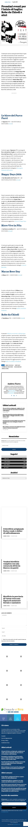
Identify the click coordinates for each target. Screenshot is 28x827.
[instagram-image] (7, 656)
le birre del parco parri (7, 367)
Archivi (14, 473)
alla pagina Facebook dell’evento (12, 169)
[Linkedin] (14, 395)
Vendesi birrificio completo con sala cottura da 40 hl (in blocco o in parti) (11, 565)
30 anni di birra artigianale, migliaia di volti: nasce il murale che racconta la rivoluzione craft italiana (14, 409)
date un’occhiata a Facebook (13, 361)
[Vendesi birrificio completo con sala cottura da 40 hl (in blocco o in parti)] (14, 549)
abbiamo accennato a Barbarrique (16, 333)
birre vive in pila (9, 365)
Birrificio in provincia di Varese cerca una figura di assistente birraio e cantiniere (13, 599)
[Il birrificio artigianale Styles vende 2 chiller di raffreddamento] (14, 516)
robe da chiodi (5, 368)
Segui (25, 461)
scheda (10, 124)
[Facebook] (11, 395)
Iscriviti (14, 449)
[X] (16, 395)
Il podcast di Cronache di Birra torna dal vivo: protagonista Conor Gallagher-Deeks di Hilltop (14, 422)
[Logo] (12, 710)
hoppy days (17, 365)
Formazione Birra (12, 391)
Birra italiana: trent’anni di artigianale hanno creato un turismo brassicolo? (14, 427)
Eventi (3, 41)
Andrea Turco (7, 2)
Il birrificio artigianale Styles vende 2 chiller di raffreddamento (13, 531)
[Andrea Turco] (2, 2)
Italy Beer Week (11, 390)
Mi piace (24, 458)
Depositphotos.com (16, 824)
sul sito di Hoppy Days (20, 221)
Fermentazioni (11, 393)
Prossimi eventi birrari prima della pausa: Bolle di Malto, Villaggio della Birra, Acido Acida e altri (13, 416)
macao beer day (17, 367)
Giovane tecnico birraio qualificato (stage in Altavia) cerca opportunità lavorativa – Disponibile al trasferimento (13, 790)
